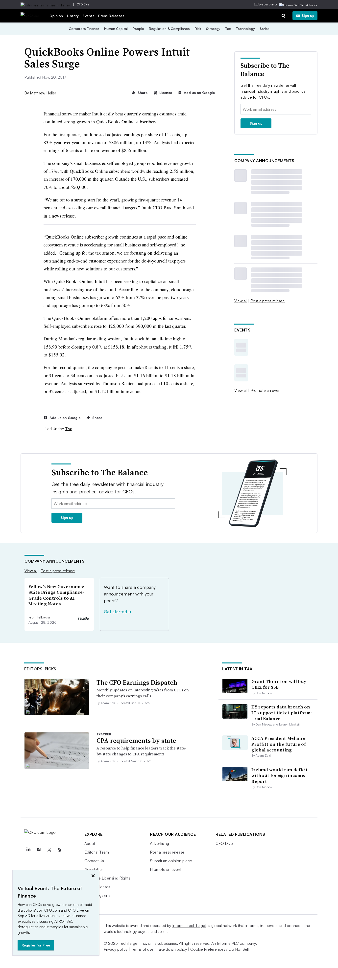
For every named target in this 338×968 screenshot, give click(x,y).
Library (73, 16)
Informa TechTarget (189, 925)
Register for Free (36, 945)
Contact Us (94, 860)
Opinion (56, 16)
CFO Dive (83, 4)
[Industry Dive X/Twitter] (49, 850)
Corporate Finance (84, 28)
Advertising (159, 843)
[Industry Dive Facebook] (38, 850)
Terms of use (142, 949)
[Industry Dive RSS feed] (59, 850)
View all (240, 300)
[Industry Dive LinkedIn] (28, 850)
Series (264, 28)
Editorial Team (96, 852)
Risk (198, 28)
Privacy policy (116, 949)
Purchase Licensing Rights (107, 878)
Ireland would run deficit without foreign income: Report (279, 775)
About (89, 843)
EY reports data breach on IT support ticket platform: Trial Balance (281, 713)
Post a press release (267, 300)
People (138, 28)
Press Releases (111, 16)
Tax (228, 28)
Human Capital (116, 28)
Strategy (213, 28)
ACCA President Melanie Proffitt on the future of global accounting (278, 744)
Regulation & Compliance (169, 28)
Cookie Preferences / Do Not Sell (219, 949)
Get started (117, 611)
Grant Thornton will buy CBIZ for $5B (278, 684)
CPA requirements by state (136, 740)
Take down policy (172, 949)
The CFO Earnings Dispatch (137, 682)
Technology (245, 28)
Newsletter (93, 869)
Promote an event (266, 390)
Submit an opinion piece (171, 860)
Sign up (308, 15)
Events (88, 16)
